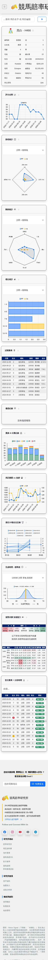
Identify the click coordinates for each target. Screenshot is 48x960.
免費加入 (6, 885)
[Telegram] (35, 832)
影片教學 (6, 861)
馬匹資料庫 (7, 849)
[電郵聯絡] (27, 832)
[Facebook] (4, 832)
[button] (33, 31)
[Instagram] (12, 832)
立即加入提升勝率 (12, 819)
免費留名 (39, 784)
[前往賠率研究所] (4, 7)
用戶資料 (6, 881)
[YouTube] (20, 832)
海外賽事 (6, 853)
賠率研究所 (7, 844)
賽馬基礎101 (8, 857)
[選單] (43, 7)
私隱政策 (6, 906)
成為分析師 (7, 890)
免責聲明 (6, 910)
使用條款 (6, 902)
